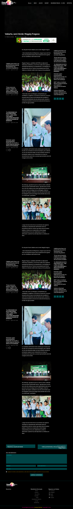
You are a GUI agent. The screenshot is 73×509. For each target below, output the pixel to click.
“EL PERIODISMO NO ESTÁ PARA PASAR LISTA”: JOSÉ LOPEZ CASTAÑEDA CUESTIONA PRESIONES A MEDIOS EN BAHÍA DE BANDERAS (12, 116)
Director (8, 69)
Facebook (52, 490)
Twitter (51, 495)
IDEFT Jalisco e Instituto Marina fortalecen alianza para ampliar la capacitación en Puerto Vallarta (60, 85)
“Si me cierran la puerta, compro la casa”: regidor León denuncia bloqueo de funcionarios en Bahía (12, 90)
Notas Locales (10, 36)
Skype (51, 494)
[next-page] (9, 150)
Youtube (52, 497)
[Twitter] (57, 99)
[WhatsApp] (63, 99)
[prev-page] (7, 150)
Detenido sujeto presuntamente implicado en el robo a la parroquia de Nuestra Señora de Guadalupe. (12, 142)
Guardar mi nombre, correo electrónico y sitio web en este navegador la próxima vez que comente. (28, 471)
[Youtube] (49, 497)
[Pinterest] (60, 99)
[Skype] (49, 494)
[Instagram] (49, 492)
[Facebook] (55, 99)
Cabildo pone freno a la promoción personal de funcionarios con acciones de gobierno (12, 66)
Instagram (52, 492)
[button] (29, 3)
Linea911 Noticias (38, 507)
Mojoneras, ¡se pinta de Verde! (15, 446)
